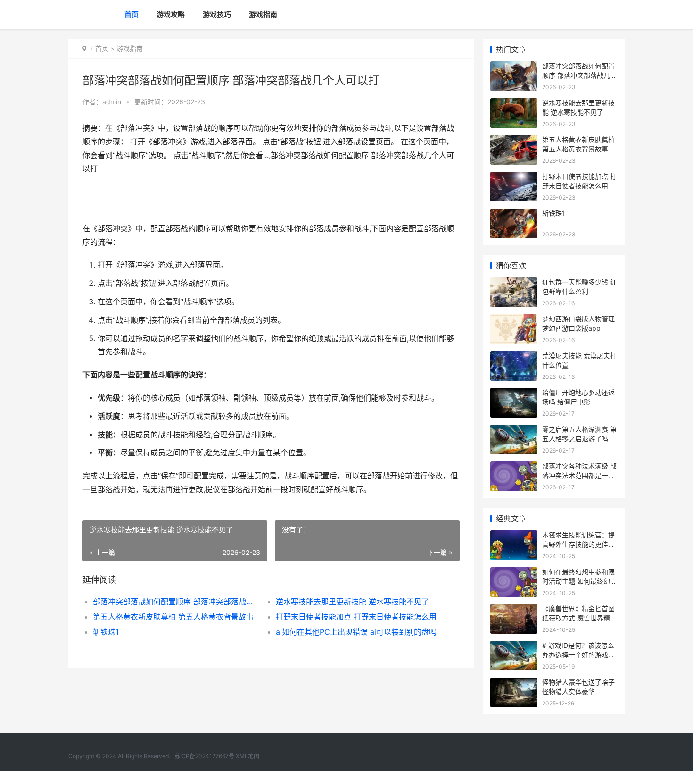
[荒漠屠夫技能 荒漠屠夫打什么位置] (513, 357)
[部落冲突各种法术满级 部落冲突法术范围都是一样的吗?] (513, 467)
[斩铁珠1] (513, 214)
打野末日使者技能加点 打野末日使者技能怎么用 (356, 616)
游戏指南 (263, 14)
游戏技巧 (217, 14)
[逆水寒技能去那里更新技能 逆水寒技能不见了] (513, 104)
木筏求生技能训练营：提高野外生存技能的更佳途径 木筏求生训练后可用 (578, 544)
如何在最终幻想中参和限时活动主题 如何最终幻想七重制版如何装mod (579, 581)
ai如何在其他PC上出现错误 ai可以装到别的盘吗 (356, 632)
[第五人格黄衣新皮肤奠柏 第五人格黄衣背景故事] (513, 141)
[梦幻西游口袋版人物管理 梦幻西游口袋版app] (513, 320)
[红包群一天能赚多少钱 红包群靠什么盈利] (513, 283)
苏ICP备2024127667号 (204, 756)
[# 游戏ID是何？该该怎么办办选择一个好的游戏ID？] (513, 647)
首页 (131, 14)
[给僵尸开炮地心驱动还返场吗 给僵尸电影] (513, 394)
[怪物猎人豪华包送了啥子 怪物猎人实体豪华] (513, 683)
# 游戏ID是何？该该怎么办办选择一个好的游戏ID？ (578, 654)
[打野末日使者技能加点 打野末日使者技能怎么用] (513, 178)
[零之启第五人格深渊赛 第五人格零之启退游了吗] (513, 431)
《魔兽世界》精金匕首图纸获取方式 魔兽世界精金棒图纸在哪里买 (579, 617)
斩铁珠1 (106, 632)
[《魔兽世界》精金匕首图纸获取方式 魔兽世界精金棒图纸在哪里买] (513, 610)
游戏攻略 (171, 14)
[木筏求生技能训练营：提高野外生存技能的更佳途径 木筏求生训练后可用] (513, 536)
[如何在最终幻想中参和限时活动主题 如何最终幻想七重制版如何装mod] (513, 573)
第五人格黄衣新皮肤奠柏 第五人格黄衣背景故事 (173, 616)
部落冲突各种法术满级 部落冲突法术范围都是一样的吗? (579, 475)
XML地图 (247, 756)
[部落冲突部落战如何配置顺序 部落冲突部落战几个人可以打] (513, 67)
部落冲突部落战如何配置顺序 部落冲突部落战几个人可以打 (175, 601)
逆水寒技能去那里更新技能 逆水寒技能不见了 (352, 601)
